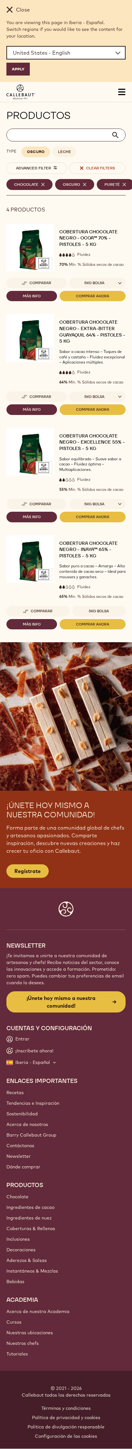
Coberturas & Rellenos (30, 1228)
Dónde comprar (23, 1167)
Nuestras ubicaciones (29, 1333)
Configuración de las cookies (66, 1436)
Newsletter (18, 1156)
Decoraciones (21, 1250)
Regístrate (27, 871)
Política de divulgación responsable (66, 1427)
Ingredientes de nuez (29, 1218)
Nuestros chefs (22, 1343)
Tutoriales (17, 1354)
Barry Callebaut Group (31, 1135)
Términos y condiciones (66, 1408)
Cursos (13, 1322)
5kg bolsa (99, 611)
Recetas (15, 1092)
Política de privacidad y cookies (66, 1417)
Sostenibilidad (22, 1114)
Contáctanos (20, 1145)
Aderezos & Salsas (26, 1260)
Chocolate (17, 1197)
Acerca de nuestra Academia (38, 1311)
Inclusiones (18, 1239)
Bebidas (15, 1281)
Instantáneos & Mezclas (32, 1271)
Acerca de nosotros (27, 1124)
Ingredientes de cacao (30, 1207)
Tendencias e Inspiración (32, 1103)
